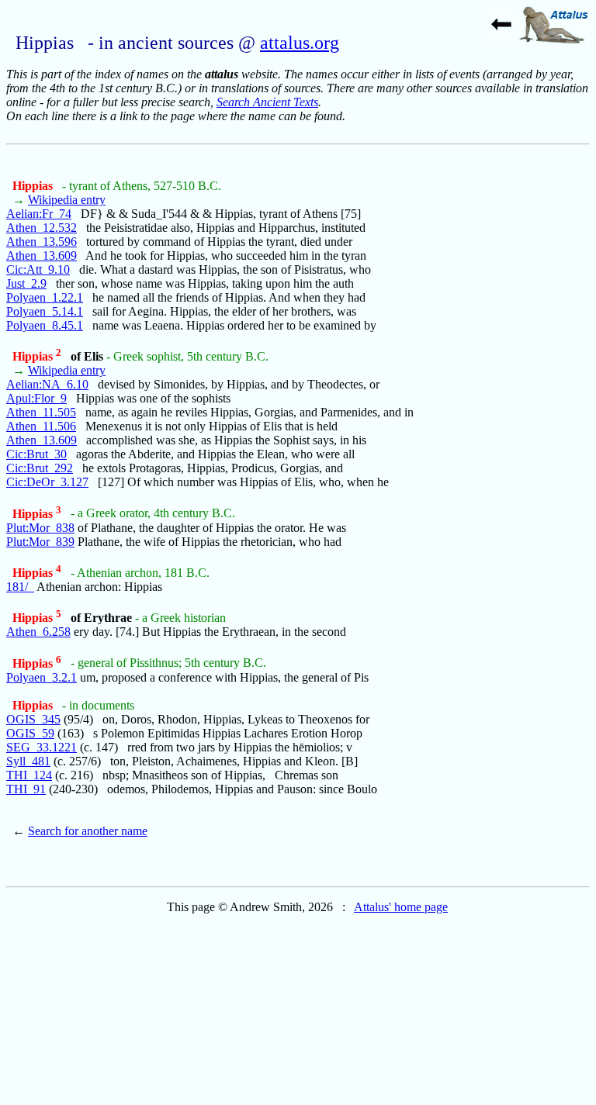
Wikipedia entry (67, 199)
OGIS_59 (30, 733)
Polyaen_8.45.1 (44, 325)
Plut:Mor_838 (40, 527)
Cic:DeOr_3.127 (47, 482)
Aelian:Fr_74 (38, 213)
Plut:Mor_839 (40, 541)
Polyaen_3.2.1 (41, 677)
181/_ (20, 586)
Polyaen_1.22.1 (44, 297)
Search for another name (87, 830)
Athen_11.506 (41, 426)
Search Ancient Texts (267, 102)
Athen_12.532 (41, 227)
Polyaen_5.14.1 (44, 311)
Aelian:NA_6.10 (47, 384)
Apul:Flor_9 (36, 398)
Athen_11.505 (41, 412)
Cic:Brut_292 (39, 468)
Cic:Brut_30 (36, 454)
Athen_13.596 (41, 241)
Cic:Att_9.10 (38, 269)
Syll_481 (28, 761)
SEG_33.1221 (41, 747)
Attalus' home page (401, 906)
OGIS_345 (33, 719)
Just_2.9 (26, 283)
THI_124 (29, 775)
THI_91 (26, 789)
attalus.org (299, 43)
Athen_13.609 (41, 255)
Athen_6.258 (38, 631)
